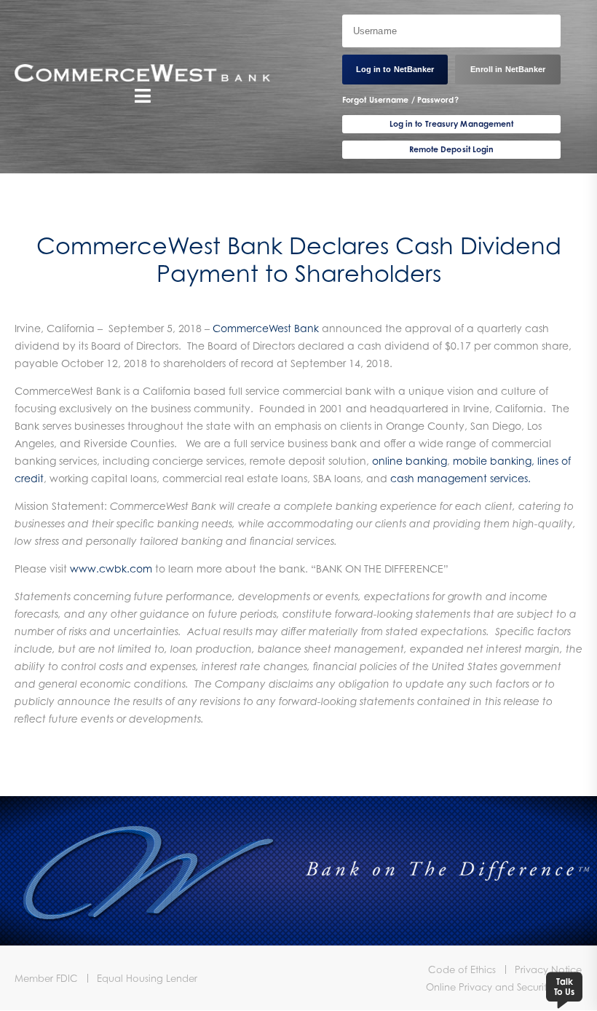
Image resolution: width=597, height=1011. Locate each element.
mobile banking (492, 461)
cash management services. (460, 478)
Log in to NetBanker (395, 69)
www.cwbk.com (111, 568)
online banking (409, 461)
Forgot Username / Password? (400, 100)
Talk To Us (564, 986)
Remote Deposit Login (451, 149)
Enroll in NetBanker (508, 69)
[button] (142, 95)
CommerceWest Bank (266, 328)
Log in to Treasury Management (452, 124)
